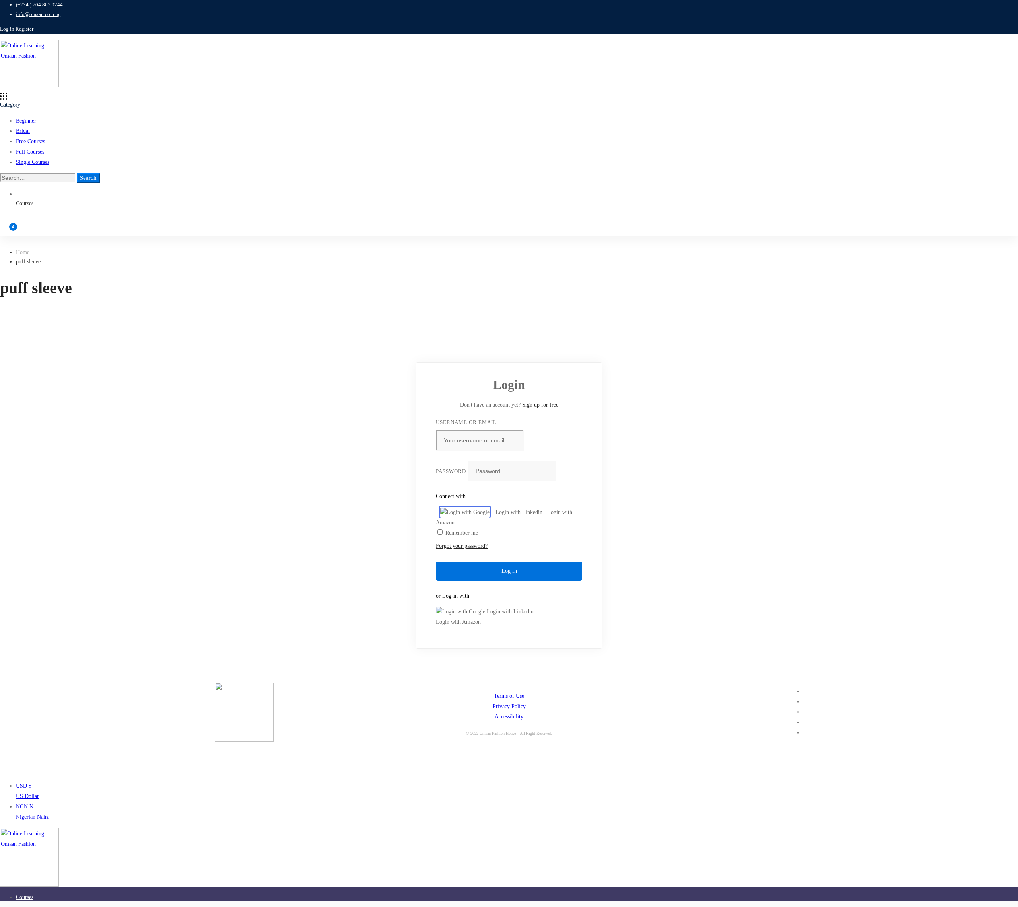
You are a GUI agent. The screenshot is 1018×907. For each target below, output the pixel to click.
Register (24, 29)
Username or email (466, 422)
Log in (7, 29)
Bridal (23, 131)
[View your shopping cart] (509, 230)
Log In (509, 571)
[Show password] (574, 471)
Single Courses (32, 162)
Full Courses (30, 152)
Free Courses (30, 141)
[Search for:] (38, 178)
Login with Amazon (458, 622)
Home (22, 252)
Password (451, 471)
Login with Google (468, 512)
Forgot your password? (462, 546)
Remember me (461, 533)
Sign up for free (540, 405)
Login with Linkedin (518, 512)
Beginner (26, 121)
